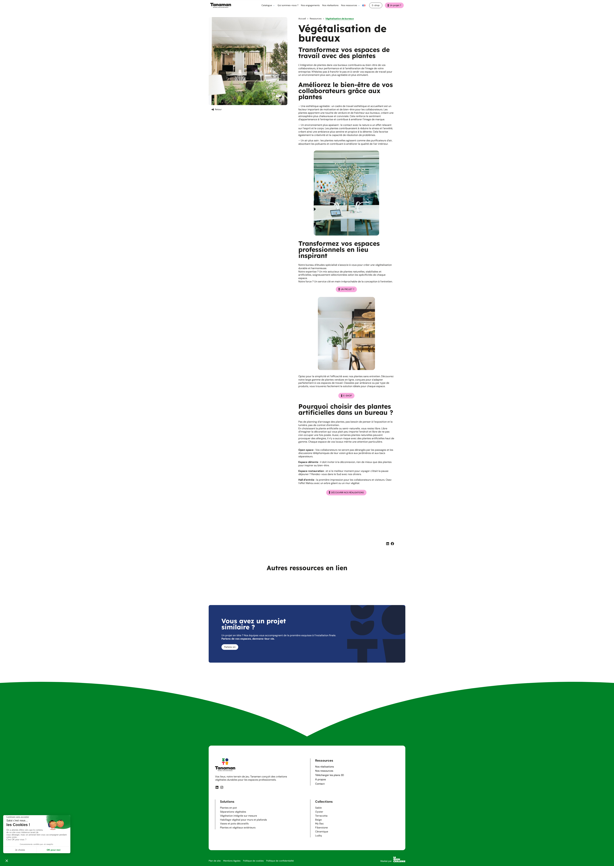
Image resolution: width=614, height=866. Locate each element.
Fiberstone (321, 827)
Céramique (321, 831)
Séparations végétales (233, 811)
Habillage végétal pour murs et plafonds (243, 819)
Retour (218, 109)
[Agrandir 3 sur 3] (390, 504)
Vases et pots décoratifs (234, 823)
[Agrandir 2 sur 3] (357, 504)
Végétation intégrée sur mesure (238, 815)
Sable (318, 808)
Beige (318, 819)
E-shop (376, 5)
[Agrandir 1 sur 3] (325, 504)
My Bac (319, 823)
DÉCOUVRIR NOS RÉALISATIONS (347, 492)
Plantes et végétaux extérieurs (238, 827)
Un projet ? (395, 5)
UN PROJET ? (347, 289)
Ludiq (318, 835)
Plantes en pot (228, 808)
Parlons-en (230, 647)
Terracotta (321, 815)
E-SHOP (347, 395)
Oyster (319, 811)
